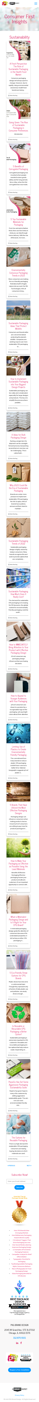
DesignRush (20, 1314)
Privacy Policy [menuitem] (19, 1395)
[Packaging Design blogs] (19, 1214)
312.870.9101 (19, 1337)
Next (28, 1165)
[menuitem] (17, 1343)
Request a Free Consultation (19, 1369)
